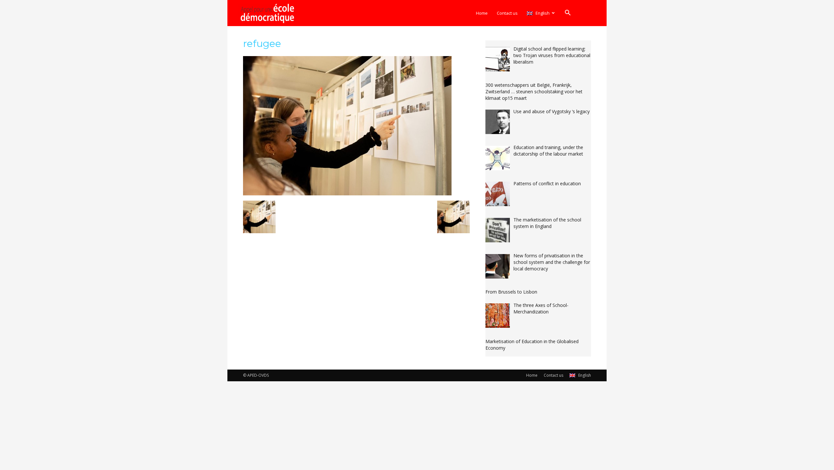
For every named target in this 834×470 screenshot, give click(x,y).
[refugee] (347, 193)
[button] (567, 13)
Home (482, 13)
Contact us (507, 13)
